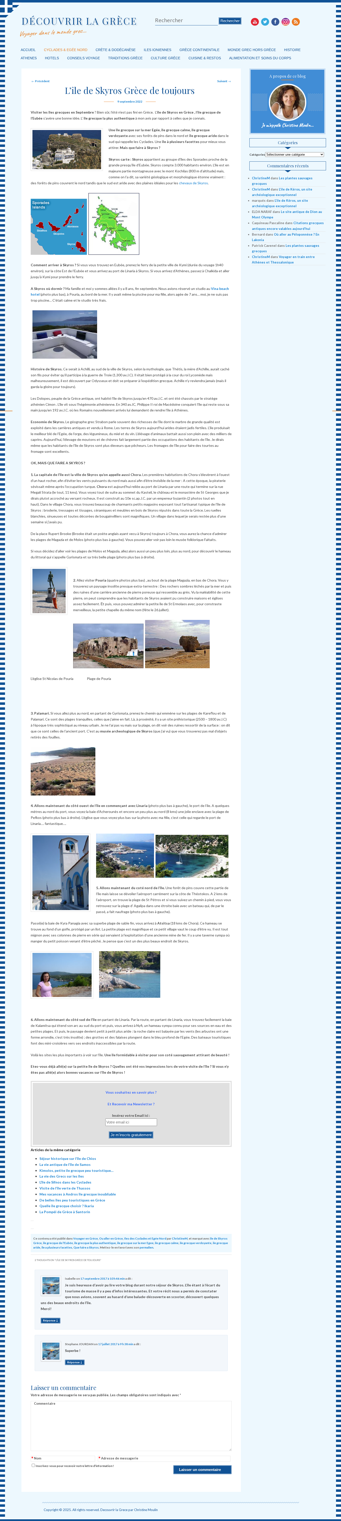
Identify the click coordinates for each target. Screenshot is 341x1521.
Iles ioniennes (157, 50)
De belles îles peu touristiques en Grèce (72, 1200)
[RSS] (296, 21)
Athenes (29, 58)
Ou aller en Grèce (111, 1238)
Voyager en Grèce (85, 1238)
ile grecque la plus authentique (95, 1243)
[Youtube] (255, 21)
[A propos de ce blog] (287, 102)
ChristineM (179, 1238)
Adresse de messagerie (118, 1458)
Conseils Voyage (83, 58)
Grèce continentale (199, 50)
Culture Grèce (165, 58)
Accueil (28, 50)
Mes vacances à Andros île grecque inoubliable (77, 1194)
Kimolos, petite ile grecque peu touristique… (76, 1170)
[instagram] (286, 21)
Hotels (52, 58)
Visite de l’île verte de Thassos (64, 1188)
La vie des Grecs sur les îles (61, 1176)
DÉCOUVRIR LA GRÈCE (79, 20)
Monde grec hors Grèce (252, 50)
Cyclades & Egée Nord (65, 50)
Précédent (40, 81)
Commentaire (44, 1403)
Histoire (292, 50)
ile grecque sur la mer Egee (135, 1243)
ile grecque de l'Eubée (58, 1243)
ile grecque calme (166, 1243)
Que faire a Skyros (86, 1247)
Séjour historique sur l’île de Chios (67, 1158)
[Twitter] (265, 21)
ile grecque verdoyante (195, 1243)
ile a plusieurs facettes (56, 1247)
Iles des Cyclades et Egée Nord (145, 1238)
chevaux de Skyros (193, 183)
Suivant (224, 81)
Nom (36, 1458)
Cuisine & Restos (204, 58)
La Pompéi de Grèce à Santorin (64, 1212)
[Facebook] (275, 21)
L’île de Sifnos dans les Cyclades (65, 1182)
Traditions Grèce (125, 58)
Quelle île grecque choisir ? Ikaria (66, 1206)
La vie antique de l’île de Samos (65, 1164)
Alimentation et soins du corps (260, 58)
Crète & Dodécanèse (116, 50)
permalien (146, 1247)
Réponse (50, 1320)
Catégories (257, 154)
